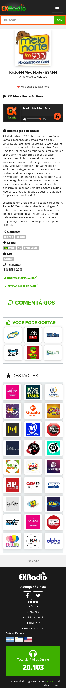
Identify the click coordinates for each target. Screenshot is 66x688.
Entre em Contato (34, 628)
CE (19, 247)
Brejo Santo (30, 247)
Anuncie (35, 612)
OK (59, 20)
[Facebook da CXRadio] (27, 595)
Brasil (11, 247)
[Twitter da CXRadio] (38, 595)
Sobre (34, 606)
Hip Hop (8, 236)
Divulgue (34, 623)
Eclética (20, 236)
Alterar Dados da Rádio (22, 286)
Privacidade (18, 681)
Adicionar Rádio (34, 617)
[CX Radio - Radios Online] (33, 576)
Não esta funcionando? (21, 278)
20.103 (33, 667)
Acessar (8, 258)
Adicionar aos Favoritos (34, 86)
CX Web (49, 681)
